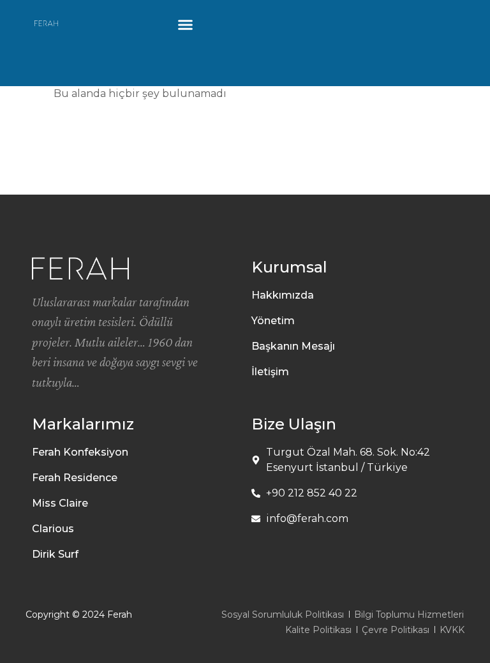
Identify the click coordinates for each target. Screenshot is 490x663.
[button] (186, 25)
